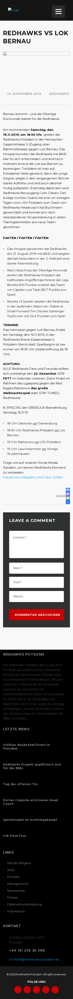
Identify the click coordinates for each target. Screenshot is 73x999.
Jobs (10, 870)
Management (17, 884)
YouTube (44, 477)
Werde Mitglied (19, 863)
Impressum (16, 911)
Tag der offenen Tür (20, 784)
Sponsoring (16, 890)
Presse (12, 897)
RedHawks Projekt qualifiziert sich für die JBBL (32, 766)
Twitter (58, 477)
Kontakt (13, 877)
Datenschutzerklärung (24, 904)
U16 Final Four (15, 836)
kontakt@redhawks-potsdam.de (34, 959)
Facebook (11, 477)
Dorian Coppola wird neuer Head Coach (30, 802)
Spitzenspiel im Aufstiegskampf (30, 820)
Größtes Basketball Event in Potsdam (26, 746)
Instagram (28, 477)
